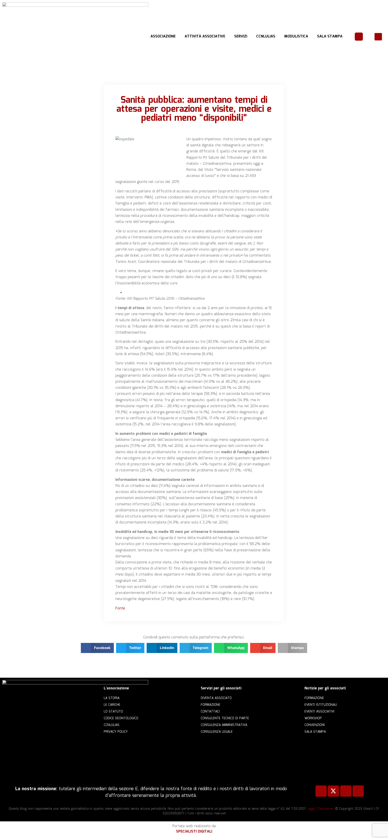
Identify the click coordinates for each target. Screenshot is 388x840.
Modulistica (296, 36)
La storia (111, 698)
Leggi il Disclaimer (320, 808)
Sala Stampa (329, 36)
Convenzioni (314, 725)
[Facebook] (321, 791)
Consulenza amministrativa (224, 725)
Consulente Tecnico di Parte (225, 718)
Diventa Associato (216, 698)
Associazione (163, 36)
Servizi (240, 36)
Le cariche (112, 704)
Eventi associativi (319, 711)
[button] (378, 36)
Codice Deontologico (121, 718)
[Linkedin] (345, 791)
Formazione (210, 704)
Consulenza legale (217, 731)
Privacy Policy (116, 731)
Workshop (313, 718)
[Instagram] (358, 791)
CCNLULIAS (265, 36)
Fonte (120, 608)
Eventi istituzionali (320, 704)
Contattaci (210, 711)
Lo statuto (113, 711)
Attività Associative (205, 36)
